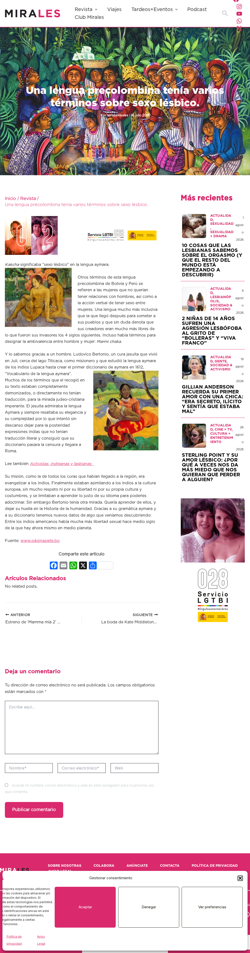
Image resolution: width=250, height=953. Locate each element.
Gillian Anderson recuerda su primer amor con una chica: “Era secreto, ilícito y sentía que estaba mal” (212, 399)
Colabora (104, 865)
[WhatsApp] (239, 21)
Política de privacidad (215, 865)
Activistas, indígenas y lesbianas (62, 464)
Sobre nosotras (64, 865)
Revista (84, 9)
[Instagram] (239, 7)
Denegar (149, 907)
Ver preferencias (212, 907)
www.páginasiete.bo (40, 541)
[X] (83, 566)
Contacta (169, 865)
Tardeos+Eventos (152, 9)
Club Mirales (89, 17)
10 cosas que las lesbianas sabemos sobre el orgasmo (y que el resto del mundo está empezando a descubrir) (212, 260)
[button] (240, 878)
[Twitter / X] (239, 28)
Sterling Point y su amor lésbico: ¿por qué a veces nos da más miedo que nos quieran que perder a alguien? (211, 467)
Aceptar (85, 907)
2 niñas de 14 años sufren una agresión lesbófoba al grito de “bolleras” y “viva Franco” (212, 331)
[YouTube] (239, 14)
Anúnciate (137, 865)
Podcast (197, 9)
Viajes (114, 9)
